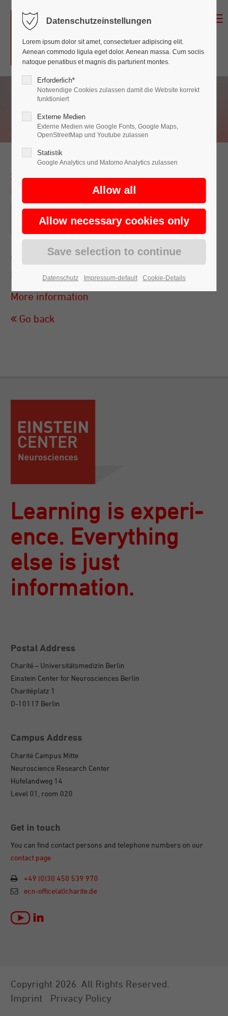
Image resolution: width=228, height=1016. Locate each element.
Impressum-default (110, 278)
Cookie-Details (164, 278)
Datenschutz (60, 278)
